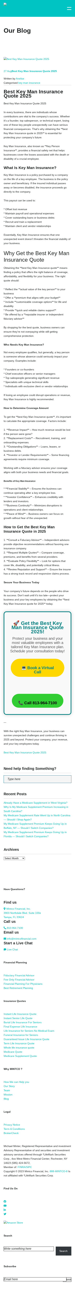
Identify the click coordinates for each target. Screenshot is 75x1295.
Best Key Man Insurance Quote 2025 (25, 752)
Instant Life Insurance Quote (20, 1014)
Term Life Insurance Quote (19, 1043)
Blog (6, 1098)
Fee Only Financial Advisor (19, 979)
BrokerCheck (11, 1133)
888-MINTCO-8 (59, 1171)
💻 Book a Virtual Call (37, 669)
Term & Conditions (14, 1128)
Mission (8, 1094)
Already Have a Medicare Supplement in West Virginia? (35, 802)
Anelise (20, 78)
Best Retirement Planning (18, 988)
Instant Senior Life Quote (18, 1018)
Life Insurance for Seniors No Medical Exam (29, 1030)
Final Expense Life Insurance (20, 1026)
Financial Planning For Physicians (23, 983)
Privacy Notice (12, 1124)
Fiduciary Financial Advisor (19, 975)
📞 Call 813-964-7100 (37, 703)
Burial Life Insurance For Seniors (23, 1022)
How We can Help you (16, 1081)
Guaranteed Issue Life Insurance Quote (26, 1039)
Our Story (9, 1086)
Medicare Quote (13, 1051)
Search (63, 1251)
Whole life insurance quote (19, 1047)
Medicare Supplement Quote (20, 1056)
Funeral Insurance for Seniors (21, 1035)
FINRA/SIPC (25, 1167)
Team (7, 1090)
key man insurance (29, 82)
